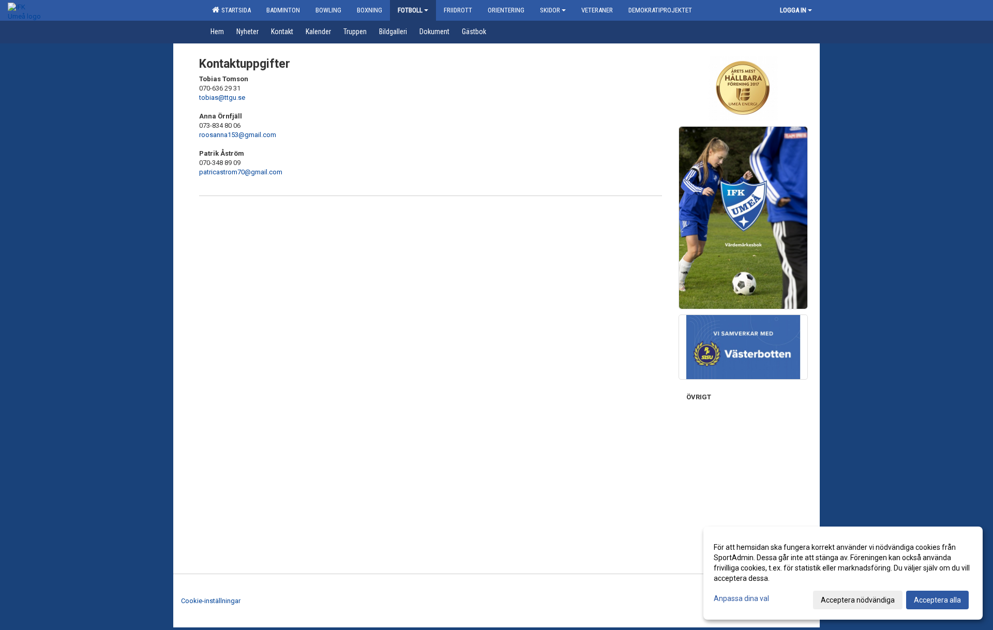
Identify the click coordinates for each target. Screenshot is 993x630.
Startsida (234, 10)
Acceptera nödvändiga (858, 600)
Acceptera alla (937, 600)
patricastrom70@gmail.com (240, 172)
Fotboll (410, 10)
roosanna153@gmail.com (237, 135)
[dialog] (843, 573)
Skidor (550, 10)
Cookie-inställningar (210, 601)
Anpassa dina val (741, 598)
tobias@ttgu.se (222, 97)
